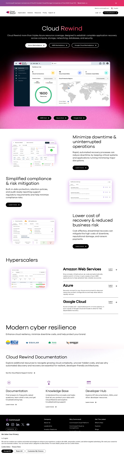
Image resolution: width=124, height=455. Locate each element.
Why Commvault (75, 419)
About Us (47, 423)
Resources (38, 13)
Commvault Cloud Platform (79, 423)
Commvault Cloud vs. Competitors (76, 427)
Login (96, 13)
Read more (81, 3)
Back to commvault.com (102, 8)
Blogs (97, 429)
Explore (97, 426)
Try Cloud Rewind (109, 13)
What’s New (99, 423)
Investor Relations (50, 429)
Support (50, 13)
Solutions (30, 13)
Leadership (48, 426)
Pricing (45, 13)
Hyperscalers (22, 13)
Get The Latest (100, 419)
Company (47, 419)
